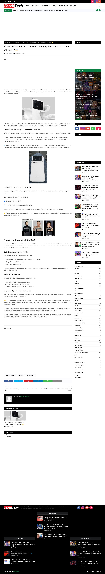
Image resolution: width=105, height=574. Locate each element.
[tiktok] (92, 1)
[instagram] (97, 1)
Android (88, 268)
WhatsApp (88, 342)
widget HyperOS (88, 372)
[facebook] (95, 1)
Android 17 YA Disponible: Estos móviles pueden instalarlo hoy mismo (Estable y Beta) (90, 254)
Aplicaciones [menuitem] (34, 5)
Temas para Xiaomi (88, 323)
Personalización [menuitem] (63, 5)
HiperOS (88, 281)
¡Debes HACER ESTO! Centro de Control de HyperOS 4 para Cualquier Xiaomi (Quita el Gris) (46, 10)
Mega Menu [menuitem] (45, 5)
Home (5, 1)
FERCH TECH (16, 571)
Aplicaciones (88, 271)
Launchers (88, 286)
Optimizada (88, 303)
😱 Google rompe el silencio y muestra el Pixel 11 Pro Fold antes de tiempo (91, 216)
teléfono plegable (88, 365)
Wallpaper (88, 340)
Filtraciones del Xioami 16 (14, 42)
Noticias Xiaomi (88, 298)
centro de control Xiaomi (88, 352)
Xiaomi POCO (88, 347)
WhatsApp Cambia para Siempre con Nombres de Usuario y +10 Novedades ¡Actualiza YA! (91, 244)
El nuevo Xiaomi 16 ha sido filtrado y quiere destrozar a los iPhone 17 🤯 (14, 423)
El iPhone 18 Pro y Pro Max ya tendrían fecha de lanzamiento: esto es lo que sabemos (87, 95)
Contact (14, 1)
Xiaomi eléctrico (88, 350)
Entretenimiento (88, 276)
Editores (88, 273)
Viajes (88, 337)
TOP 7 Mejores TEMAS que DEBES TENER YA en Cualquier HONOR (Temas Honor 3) (55, 535)
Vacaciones (88, 335)
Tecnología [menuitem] (73, 5)
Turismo (88, 332)
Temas (88, 315)
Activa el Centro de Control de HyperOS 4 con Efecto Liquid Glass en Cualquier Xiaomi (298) (87, 105)
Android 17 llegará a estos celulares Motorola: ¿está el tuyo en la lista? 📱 (91, 225)
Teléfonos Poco (88, 313)
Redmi (88, 305)
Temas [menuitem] (53, 5)
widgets (88, 375)
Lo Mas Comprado (88, 288)
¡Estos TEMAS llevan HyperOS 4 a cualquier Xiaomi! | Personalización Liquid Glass (86, 76)
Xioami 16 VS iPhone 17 (30, 375)
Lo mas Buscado (88, 290)
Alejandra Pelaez (9, 53)
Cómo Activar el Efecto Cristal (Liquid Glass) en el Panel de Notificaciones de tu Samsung (87, 115)
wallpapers (88, 367)
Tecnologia (88, 310)
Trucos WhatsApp (88, 330)
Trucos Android (88, 328)
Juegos (88, 283)
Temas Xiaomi (88, 318)
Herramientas (88, 278)
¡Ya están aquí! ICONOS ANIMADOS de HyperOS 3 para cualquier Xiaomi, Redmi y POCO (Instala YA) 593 (56, 526)
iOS (88, 355)
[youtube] (99, 1)
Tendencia (88, 325)
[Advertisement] (52, 26)
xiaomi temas (88, 377)
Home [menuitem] (27, 5)
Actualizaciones (88, 266)
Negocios (88, 295)
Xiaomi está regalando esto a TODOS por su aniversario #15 (55, 518)
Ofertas (88, 300)
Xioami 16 (21, 375)
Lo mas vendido (88, 293)
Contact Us (98, 571)
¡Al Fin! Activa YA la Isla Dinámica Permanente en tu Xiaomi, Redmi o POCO (91, 235)
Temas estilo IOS (88, 320)
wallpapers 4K (88, 370)
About (9, 1)
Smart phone (88, 308)
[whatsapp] (93, 128)
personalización (88, 357)
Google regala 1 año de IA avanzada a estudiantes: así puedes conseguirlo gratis (23, 560)
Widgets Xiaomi (88, 345)
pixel (88, 360)
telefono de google (88, 362)
